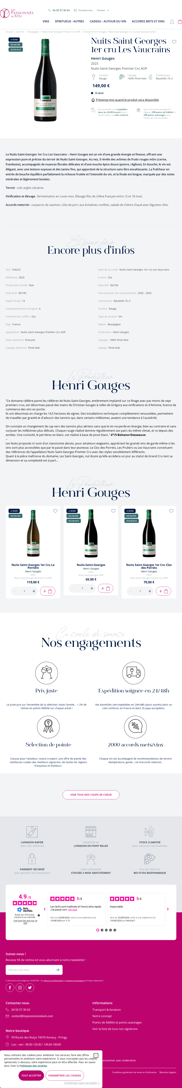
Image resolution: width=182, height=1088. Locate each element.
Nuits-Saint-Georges (91, 565)
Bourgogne (33, 31)
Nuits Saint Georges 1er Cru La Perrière (33, 566)
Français (101, 10)
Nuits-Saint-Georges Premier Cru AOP (61, 31)
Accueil (9, 31)
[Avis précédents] (44, 909)
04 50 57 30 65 (61, 10)
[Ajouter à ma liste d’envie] (174, 42)
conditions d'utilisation (74, 980)
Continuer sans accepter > (82, 1083)
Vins (46, 21)
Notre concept (102, 1016)
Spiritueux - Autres (69, 21)
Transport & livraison (106, 1010)
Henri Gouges (103, 58)
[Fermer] (96, 1055)
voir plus (72, 909)
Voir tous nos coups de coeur (91, 794)
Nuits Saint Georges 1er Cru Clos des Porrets (149, 566)
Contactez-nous (85, 10)
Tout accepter (31, 1075)
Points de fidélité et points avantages (117, 1022)
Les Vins (20, 31)
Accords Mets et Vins (148, 21)
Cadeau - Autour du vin (108, 21)
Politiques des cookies (33, 1065)
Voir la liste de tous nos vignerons (115, 1029)
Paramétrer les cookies (65, 1075)
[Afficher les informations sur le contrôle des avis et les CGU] (38, 915)
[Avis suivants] (167, 909)
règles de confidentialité (53, 980)
